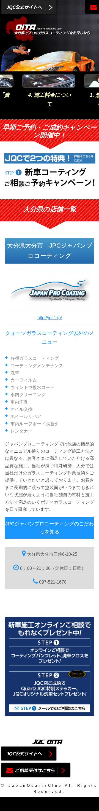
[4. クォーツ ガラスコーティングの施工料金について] (49, 81)
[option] (49, 92)
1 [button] (37, 115)
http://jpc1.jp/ (49, 317)
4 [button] (62, 115)
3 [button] (53, 115)
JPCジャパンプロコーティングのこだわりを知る (49, 528)
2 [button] (45, 115)
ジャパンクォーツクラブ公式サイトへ (29, 7)
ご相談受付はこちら (90, 7)
